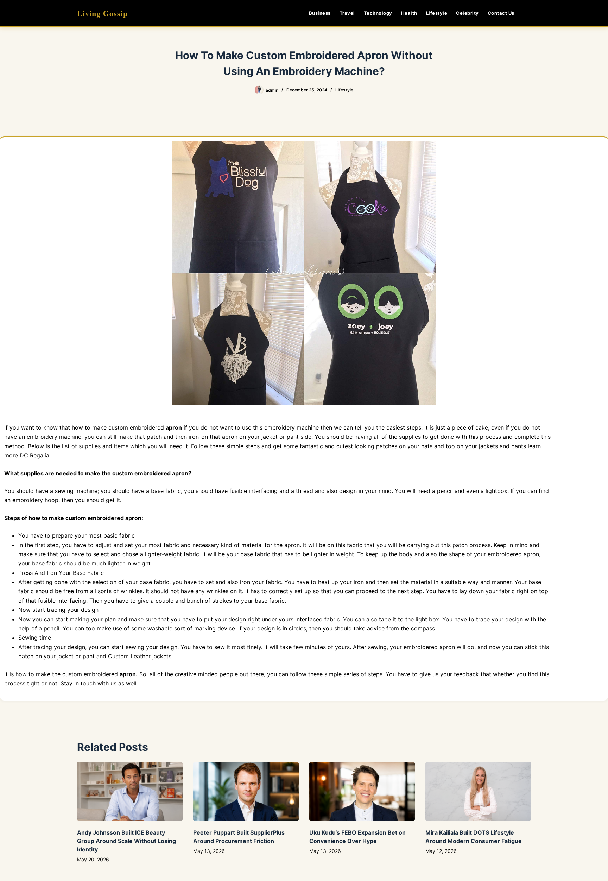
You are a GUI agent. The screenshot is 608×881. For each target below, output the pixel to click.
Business (320, 13)
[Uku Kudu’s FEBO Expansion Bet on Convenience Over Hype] (362, 791)
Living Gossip (102, 13)
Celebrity (467, 13)
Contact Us (501, 13)
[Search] (528, 13)
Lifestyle (437, 13)
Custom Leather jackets (139, 656)
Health (409, 13)
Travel (347, 13)
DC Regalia (34, 455)
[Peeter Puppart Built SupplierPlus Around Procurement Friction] (246, 791)
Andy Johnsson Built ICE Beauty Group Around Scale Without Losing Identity (126, 841)
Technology (378, 13)
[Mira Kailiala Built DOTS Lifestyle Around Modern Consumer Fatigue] (478, 791)
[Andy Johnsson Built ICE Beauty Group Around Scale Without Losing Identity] (130, 791)
